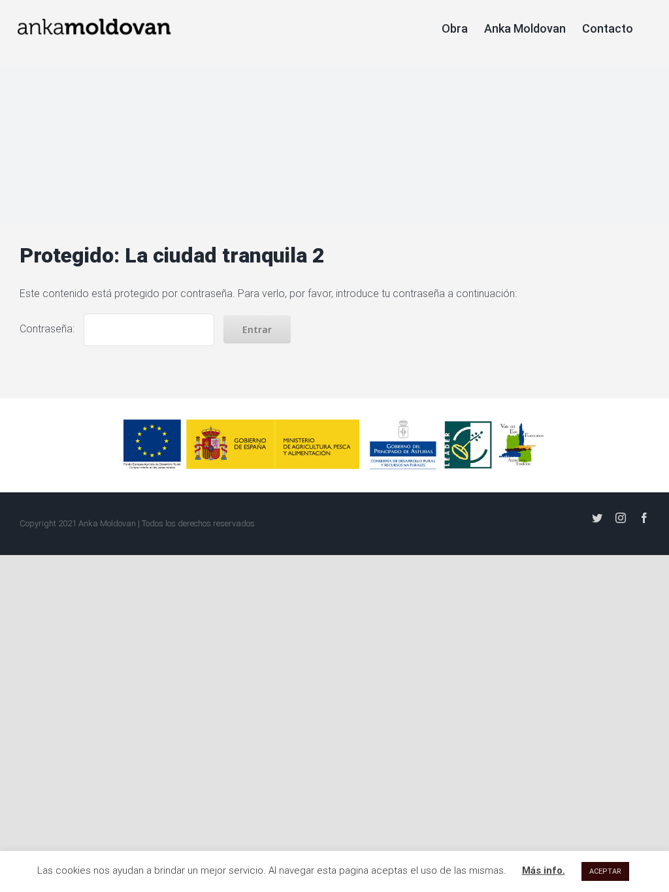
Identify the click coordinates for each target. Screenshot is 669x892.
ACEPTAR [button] (605, 871)
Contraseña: (48, 329)
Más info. (543, 870)
